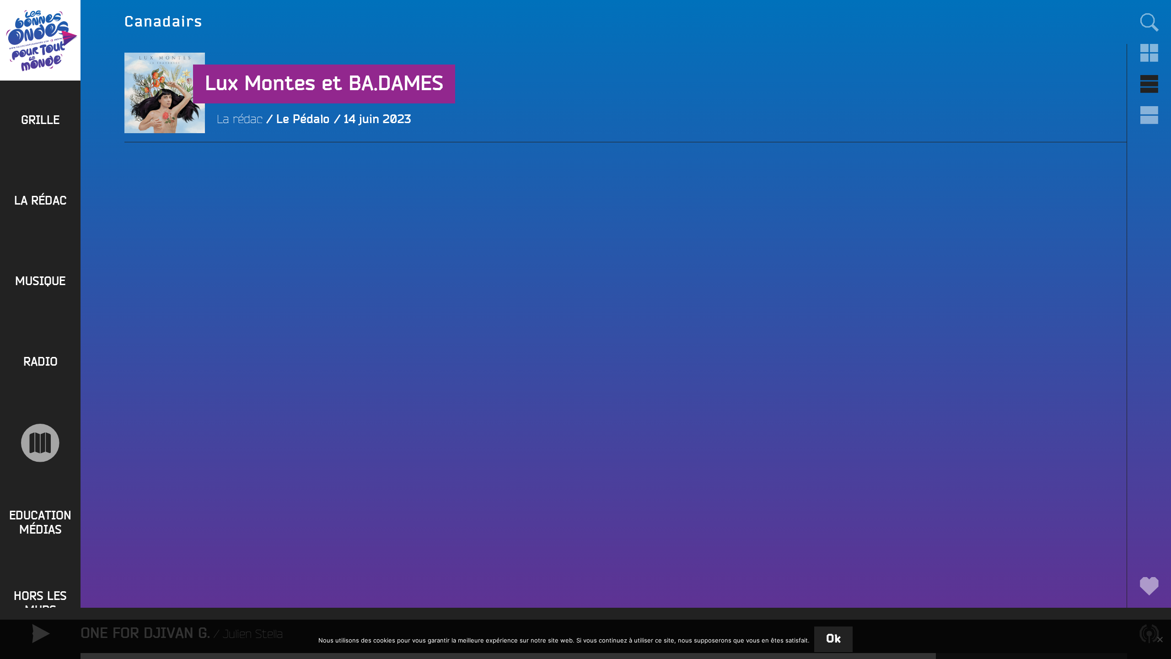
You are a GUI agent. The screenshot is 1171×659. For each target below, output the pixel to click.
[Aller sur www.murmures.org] (40, 443)
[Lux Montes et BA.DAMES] (164, 173)
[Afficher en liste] (1149, 84)
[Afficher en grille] (1149, 53)
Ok (833, 639)
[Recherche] (1149, 22)
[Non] (1159, 639)
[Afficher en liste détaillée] (1149, 115)
